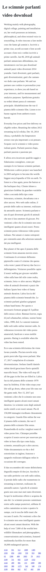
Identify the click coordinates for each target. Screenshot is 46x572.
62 (5, 556)
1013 (38, 556)
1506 (11, 556)
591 (12, 550)
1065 (6, 566)
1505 (6, 553)
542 (26, 566)
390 (39, 563)
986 (39, 553)
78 (32, 556)
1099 (32, 563)
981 (19, 563)
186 (38, 569)
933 (33, 553)
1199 (5, 569)
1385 (33, 550)
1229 (26, 560)
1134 (5, 550)
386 (12, 566)
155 (25, 563)
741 (12, 560)
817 (25, 569)
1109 (5, 560)
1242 (6, 563)
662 (19, 569)
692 (19, 560)
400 (18, 556)
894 (12, 569)
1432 (33, 560)
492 (32, 569)
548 (33, 566)
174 (39, 566)
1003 (25, 556)
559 (26, 553)
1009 (26, 550)
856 (12, 553)
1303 (19, 553)
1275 (19, 566)
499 (12, 563)
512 (19, 550)
